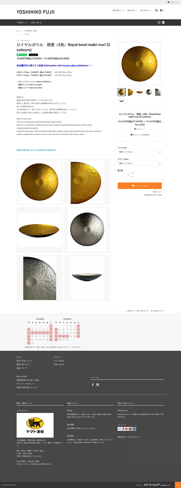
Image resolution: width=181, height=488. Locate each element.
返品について (157, 192)
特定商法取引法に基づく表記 (28, 380)
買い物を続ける (156, 311)
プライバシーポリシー (25, 384)
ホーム (19, 31)
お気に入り (141, 129)
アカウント (173, 2)
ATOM (24, 376)
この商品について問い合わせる (136, 311)
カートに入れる (141, 186)
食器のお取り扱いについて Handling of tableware (36, 150)
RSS (18, 376)
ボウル (27, 34)
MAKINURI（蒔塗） (31, 31)
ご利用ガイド (22, 22)
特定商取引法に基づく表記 (153, 195)
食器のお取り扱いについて (27, 387)
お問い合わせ (36, 22)
